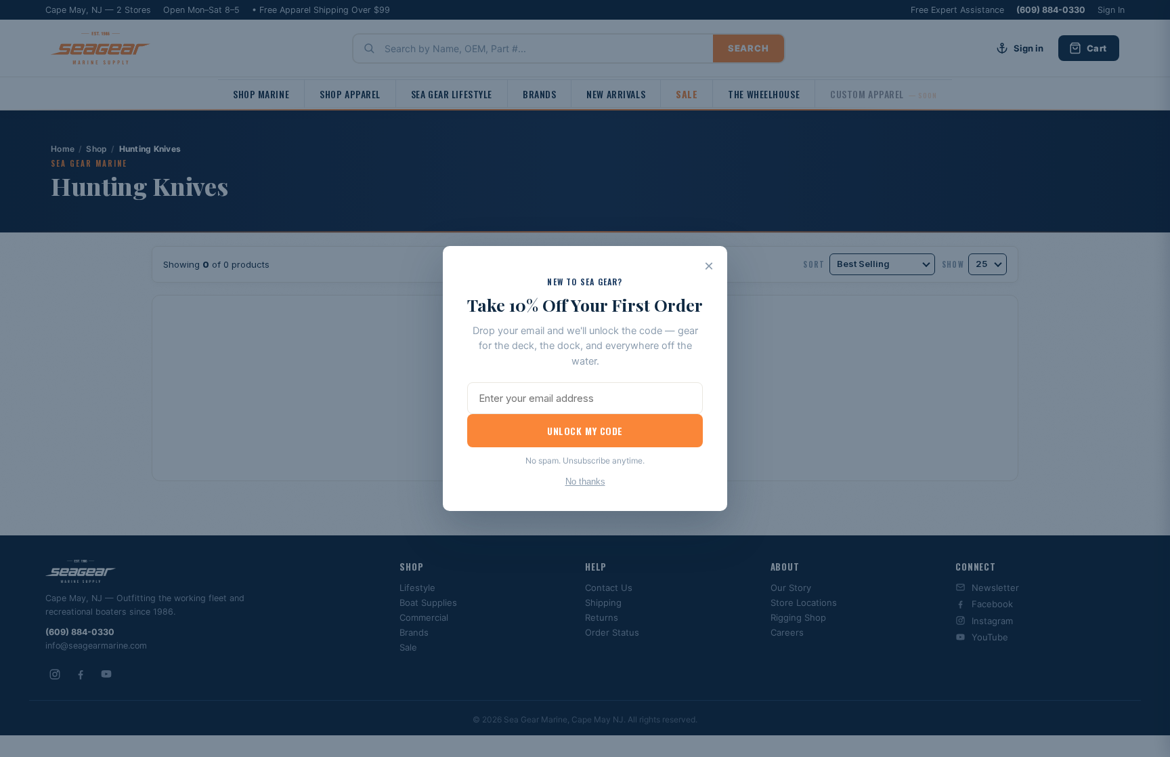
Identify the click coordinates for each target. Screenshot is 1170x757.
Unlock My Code (585, 431)
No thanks (585, 481)
